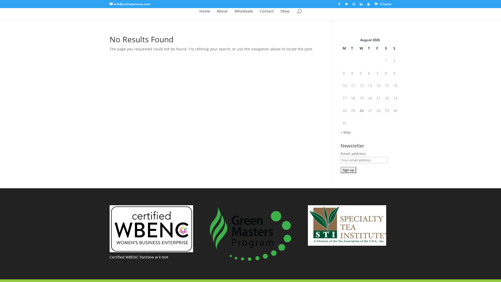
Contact (267, 11)
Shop (285, 11)
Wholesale (244, 11)
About (222, 11)
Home (204, 11)
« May (346, 132)
